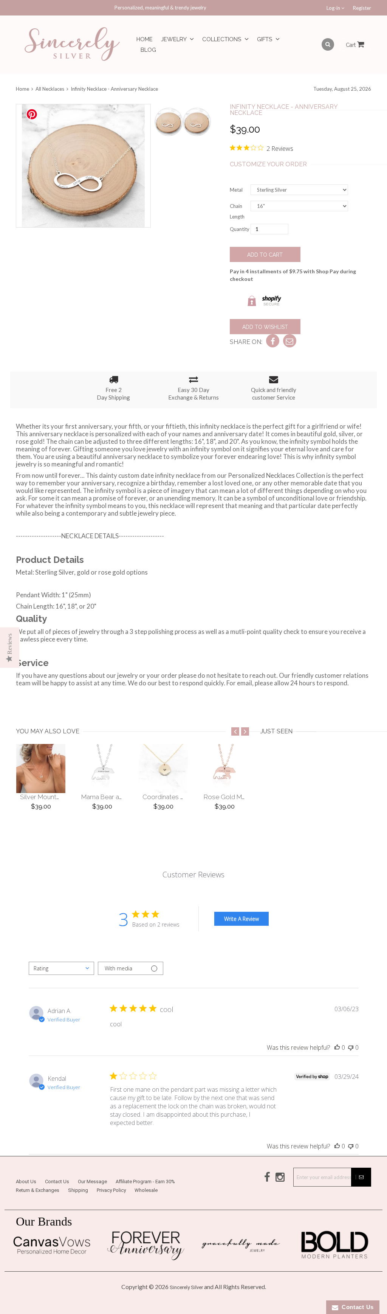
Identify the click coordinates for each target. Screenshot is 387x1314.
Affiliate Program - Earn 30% (145, 1181)
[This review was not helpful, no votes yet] (350, 1047)
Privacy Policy (111, 1190)
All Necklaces (50, 89)
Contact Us (57, 1181)
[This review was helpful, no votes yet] (337, 1047)
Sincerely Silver (186, 1287)
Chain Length (237, 211)
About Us (26, 1181)
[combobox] (61, 968)
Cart (351, 45)
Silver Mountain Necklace (57, 797)
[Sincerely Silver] (72, 44)
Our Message (92, 1181)
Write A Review (241, 918)
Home (144, 39)
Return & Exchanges (37, 1190)
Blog (148, 49)
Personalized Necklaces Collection (276, 475)
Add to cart (265, 255)
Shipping (78, 1190)
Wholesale (146, 1190)
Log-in (334, 8)
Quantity (239, 229)
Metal (236, 190)
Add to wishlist (265, 327)
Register (362, 8)
